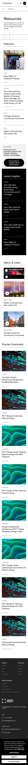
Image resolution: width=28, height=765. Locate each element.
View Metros (5, 674)
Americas (4, 665)
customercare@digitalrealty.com (12, 729)
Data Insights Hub (6, 689)
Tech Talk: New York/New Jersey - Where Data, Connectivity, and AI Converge (12, 189)
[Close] (26, 741)
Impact (19, 668)
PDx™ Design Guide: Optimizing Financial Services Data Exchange (14, 567)
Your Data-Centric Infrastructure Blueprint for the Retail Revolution (12, 379)
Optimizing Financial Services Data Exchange (14, 643)
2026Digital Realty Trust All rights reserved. (11, 738)
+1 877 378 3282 (8, 717)
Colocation (4, 683)
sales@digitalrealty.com (10, 720)
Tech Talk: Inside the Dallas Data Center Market (12, 209)
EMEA (3, 668)
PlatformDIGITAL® (7, 680)
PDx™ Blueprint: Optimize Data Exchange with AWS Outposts (12, 606)
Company (21, 663)
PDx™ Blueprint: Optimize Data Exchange (12, 417)
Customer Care (5, 726)
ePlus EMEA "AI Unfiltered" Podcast (12, 243)
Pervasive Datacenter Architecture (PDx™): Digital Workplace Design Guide (13, 529)
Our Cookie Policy (19, 749)
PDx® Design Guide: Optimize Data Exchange (14, 492)
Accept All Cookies (14, 761)
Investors (20, 671)
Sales (3, 714)
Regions (4, 663)
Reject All (14, 757)
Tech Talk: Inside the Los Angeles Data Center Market (14, 227)
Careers (20, 674)
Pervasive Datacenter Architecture (10, 692)
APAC (3, 671)
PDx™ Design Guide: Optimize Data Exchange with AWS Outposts (14, 454)
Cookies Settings (14, 752)
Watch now (10, 276)
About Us (20, 665)
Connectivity (5, 686)
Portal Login (7, 732)
